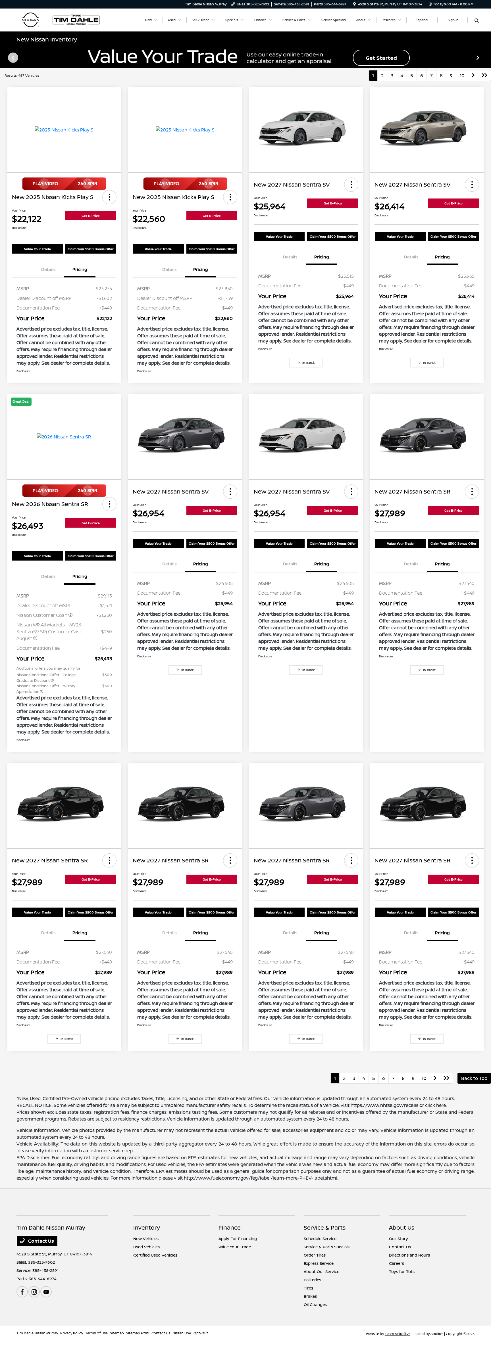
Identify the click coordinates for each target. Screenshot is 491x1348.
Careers (396, 1263)
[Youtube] (46, 1291)
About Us (401, 1227)
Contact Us (40, 1241)
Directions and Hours (409, 1255)
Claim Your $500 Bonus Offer (91, 249)
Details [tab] (48, 269)
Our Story (398, 1238)
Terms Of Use (96, 1333)
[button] (109, 197)
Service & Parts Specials (326, 1246)
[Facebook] (22, 1291)
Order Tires (315, 1255)
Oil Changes (315, 1304)
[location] (354, 4)
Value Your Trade (37, 249)
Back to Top (474, 1078)
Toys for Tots (402, 1271)
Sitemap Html (137, 1333)
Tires (308, 1288)
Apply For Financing (238, 1238)
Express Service (319, 1263)
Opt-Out (201, 1333)
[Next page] (478, 57)
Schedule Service (320, 1238)
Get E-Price (91, 216)
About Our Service (321, 1271)
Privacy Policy (71, 1333)
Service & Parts (325, 1227)
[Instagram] (34, 1291)
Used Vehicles (146, 1246)
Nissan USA (181, 1333)
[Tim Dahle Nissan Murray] (65, 19)
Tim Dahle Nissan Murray (37, 1333)
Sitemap (117, 1333)
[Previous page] (12, 57)
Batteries (312, 1279)
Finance (230, 1227)
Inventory (146, 1227)
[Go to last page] (484, 75)
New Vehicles (146, 1238)
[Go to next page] (473, 75)
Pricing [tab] (79, 269)
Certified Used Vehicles (155, 1255)
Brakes (310, 1296)
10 (462, 75)
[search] (477, 20)
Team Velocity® (397, 1333)
